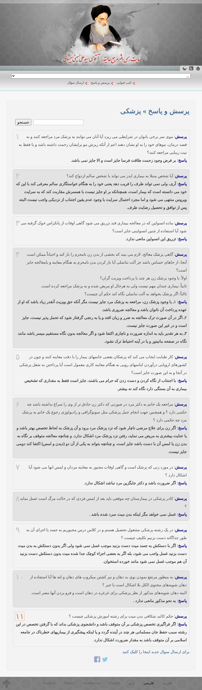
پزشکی (130, 111)
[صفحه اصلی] (198, 68)
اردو (132, 683)
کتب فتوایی (124, 83)
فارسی (149, 683)
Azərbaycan (91, 683)
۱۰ (20, 577)
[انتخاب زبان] (184, 68)
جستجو (23, 122)
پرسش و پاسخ (100, 83)
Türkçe (69, 683)
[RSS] (191, 68)
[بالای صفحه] (6, 683)
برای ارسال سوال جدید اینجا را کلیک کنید (155, 651)
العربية (167, 683)
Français (49, 683)
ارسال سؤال (75, 83)
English (114, 683)
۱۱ (20, 616)
